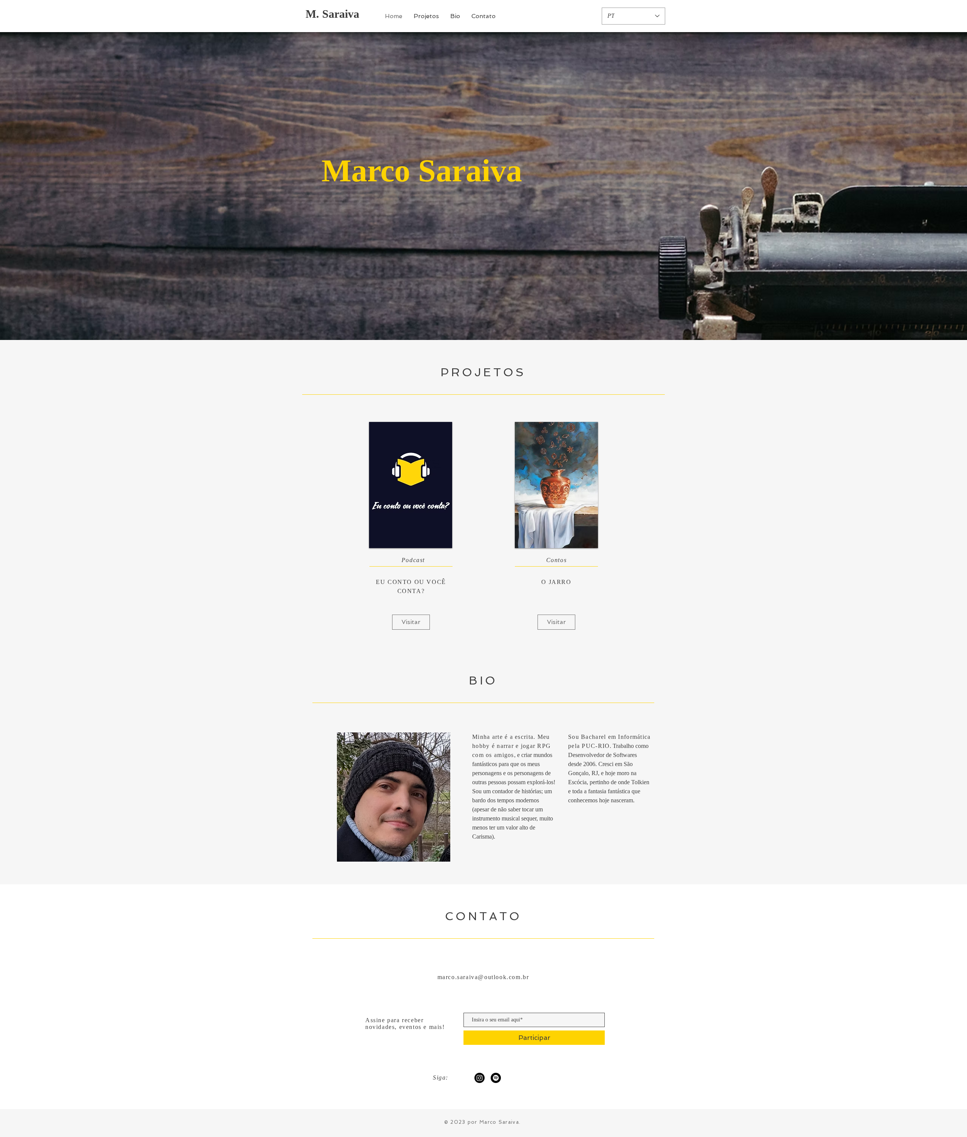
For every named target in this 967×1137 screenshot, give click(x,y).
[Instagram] (479, 1078)
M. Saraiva (332, 14)
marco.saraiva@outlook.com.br (483, 977)
